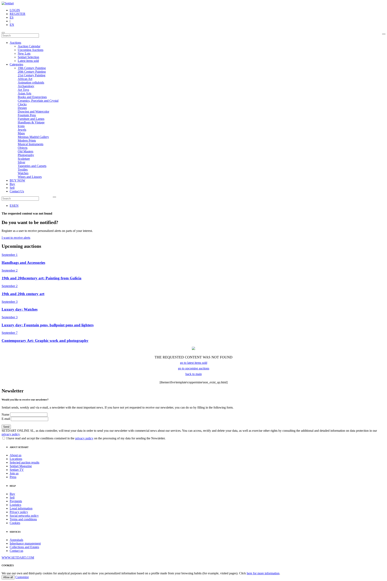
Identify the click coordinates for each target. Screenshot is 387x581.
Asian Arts (24, 93)
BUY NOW (17, 180)
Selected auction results (24, 462)
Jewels (22, 129)
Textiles (23, 169)
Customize (22, 577)
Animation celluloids (31, 82)
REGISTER (17, 14)
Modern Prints (27, 140)
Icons (21, 126)
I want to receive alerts (16, 237)
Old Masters (25, 151)
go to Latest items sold (193, 362)
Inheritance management (25, 543)
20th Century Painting (32, 71)
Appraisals (16, 540)
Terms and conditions (23, 519)
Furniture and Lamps (31, 118)
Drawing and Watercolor (33, 111)
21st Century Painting (31, 75)
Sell (12, 187)
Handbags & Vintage (31, 122)
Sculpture (24, 158)
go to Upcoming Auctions (193, 368)
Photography (26, 155)
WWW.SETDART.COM (18, 557)
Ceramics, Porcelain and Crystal (38, 100)
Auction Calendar (29, 46)
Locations (16, 459)
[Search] (383, 34)
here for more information (263, 573)
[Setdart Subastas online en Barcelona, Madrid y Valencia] (8, 3)
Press (13, 477)
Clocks (22, 104)
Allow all (8, 577)
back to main (193, 374)
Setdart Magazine (21, 466)
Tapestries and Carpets (32, 166)
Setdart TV (17, 469)
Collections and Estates (24, 547)
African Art (25, 79)
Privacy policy (19, 512)
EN (12, 24)
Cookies (15, 523)
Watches (23, 173)
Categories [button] (16, 64)
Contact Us (17, 191)
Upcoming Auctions (30, 50)
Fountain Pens (27, 115)
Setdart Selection (28, 57)
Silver (21, 162)
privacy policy (11, 434)
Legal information (21, 508)
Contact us (16, 550)
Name (5, 414)
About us (15, 455)
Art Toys (23, 89)
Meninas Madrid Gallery (33, 137)
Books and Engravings (32, 97)
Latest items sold (28, 60)
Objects (22, 147)
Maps (21, 133)
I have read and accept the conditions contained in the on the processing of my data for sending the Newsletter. (85, 438)
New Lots (24, 53)
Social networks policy (24, 515)
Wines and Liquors (30, 176)
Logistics (15, 504)
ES (12, 17)
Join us (14, 473)
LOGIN (15, 10)
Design (22, 108)
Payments (16, 501)
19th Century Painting (32, 68)
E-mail (6, 418)
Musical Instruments (30, 144)
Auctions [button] (15, 42)
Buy (12, 184)
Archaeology (26, 86)
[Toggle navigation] (3, 32)
